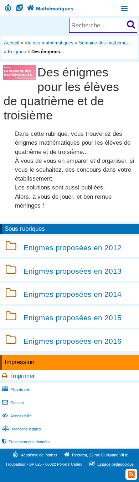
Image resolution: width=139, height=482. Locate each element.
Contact (13, 403)
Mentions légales (21, 429)
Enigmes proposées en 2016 (73, 341)
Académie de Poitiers (39, 455)
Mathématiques (50, 8)
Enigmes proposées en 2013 (73, 271)
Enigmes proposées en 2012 (73, 247)
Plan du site (16, 389)
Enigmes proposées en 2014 (73, 294)
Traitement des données (26, 442)
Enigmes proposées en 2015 (73, 318)
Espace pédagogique (115, 464)
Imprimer (23, 376)
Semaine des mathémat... (105, 42)
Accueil (11, 42)
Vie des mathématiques (49, 42)
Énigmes (17, 51)
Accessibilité (17, 416)
